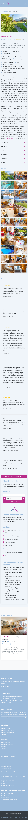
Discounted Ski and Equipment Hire (15, 536)
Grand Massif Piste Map (8, 756)
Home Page (4, 10)
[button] (3, 23)
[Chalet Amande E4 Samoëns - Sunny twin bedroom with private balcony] (7, 231)
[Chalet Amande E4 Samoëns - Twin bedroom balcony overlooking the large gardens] (20, 203)
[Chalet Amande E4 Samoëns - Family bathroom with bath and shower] (7, 213)
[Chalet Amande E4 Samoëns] (20, 175)
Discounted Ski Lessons (11, 539)
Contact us (10, 138)
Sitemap (24, 817)
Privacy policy (17, 817)
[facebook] (3, 687)
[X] (1, 687)
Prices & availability (14, 476)
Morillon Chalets (5, 742)
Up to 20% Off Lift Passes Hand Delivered (13, 532)
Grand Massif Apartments (8, 796)
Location (3, 162)
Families (3, 734)
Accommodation (13, 10)
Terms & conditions (6, 817)
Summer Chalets (6, 768)
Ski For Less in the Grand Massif (14, 553)
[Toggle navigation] (25, 3)
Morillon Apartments (7, 744)
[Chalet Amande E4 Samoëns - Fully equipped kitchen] (7, 222)
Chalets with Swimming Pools (9, 782)
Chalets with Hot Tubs (7, 780)
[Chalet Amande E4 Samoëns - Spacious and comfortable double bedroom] (20, 213)
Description (4, 142)
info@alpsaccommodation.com (12, 697)
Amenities (4, 154)
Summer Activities (6, 766)
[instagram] (5, 687)
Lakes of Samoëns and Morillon (10, 770)
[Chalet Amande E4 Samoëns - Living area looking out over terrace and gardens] (20, 222)
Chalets (5, 11)
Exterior (3, 150)
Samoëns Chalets (6, 728)
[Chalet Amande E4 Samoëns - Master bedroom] (20, 268)
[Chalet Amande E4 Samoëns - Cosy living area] (20, 194)
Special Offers (9, 556)
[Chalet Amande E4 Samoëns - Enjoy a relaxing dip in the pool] (7, 185)
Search (14, 501)
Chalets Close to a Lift (7, 786)
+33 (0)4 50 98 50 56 (9, 698)
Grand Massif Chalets (7, 794)
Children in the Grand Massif (9, 800)
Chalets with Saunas (7, 784)
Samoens (21, 10)
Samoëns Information (7, 732)
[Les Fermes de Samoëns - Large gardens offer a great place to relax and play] (7, 194)
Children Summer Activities (9, 772)
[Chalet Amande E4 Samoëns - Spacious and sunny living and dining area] (20, 259)
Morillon (3, 746)
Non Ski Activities (6, 758)
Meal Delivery (8, 546)
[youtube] (8, 687)
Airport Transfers (10, 542)
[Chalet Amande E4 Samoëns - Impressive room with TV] (20, 240)
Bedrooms (4, 146)
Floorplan (3, 158)
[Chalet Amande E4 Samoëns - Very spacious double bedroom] (7, 240)
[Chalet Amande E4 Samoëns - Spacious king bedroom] (20, 185)
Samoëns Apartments (7, 730)
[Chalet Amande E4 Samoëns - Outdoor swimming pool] (7, 249)
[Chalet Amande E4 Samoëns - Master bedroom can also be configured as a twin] (7, 268)
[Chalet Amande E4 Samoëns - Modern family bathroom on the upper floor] (7, 259)
